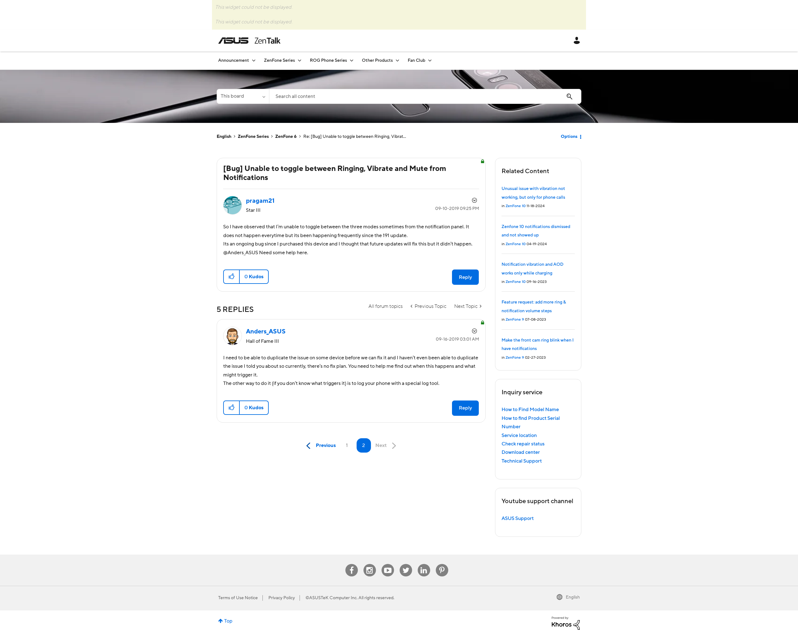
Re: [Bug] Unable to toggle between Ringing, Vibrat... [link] (354, 136)
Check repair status (523, 444)
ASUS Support (518, 518)
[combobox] (425, 96)
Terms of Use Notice (238, 598)
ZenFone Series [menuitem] (279, 60)
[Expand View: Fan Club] (430, 60)
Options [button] (569, 136)
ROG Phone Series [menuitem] (328, 60)
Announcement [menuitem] (233, 60)
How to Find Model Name (530, 409)
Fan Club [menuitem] (416, 60)
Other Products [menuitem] (377, 60)
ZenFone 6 (286, 136)
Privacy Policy (281, 598)
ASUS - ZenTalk (249, 40)
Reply (465, 277)
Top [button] (228, 621)
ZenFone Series (253, 136)
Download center (521, 452)
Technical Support (522, 461)
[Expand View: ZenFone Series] (299, 60)
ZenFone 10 (516, 206)
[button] (232, 276)
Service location (519, 435)
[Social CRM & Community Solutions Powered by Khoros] (566, 623)
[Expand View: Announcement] (254, 60)
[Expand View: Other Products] (397, 60)
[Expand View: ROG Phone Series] (352, 60)
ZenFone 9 (515, 319)
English (224, 136)
